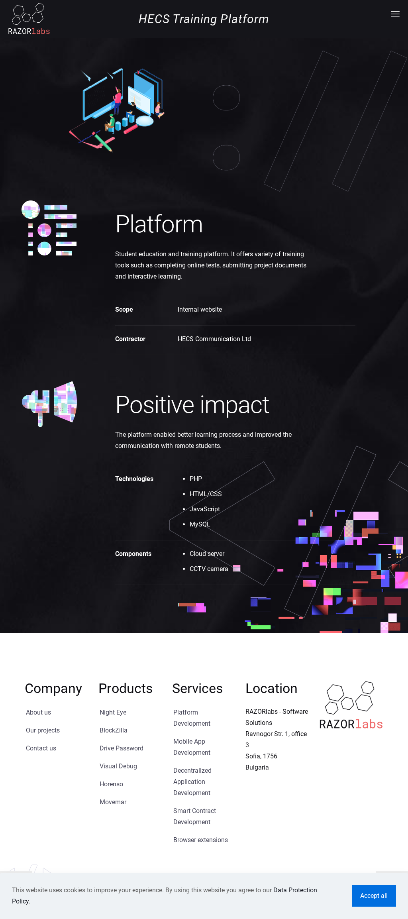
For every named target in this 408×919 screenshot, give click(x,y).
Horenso (111, 784)
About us (38, 712)
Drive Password (121, 748)
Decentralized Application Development (192, 782)
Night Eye (113, 712)
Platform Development (191, 718)
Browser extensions (200, 840)
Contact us (41, 748)
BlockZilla (114, 730)
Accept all (374, 895)
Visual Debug (118, 766)
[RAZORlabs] (29, 18)
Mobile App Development (191, 747)
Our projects (43, 730)
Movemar (113, 802)
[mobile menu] (395, 14)
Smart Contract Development (194, 816)
